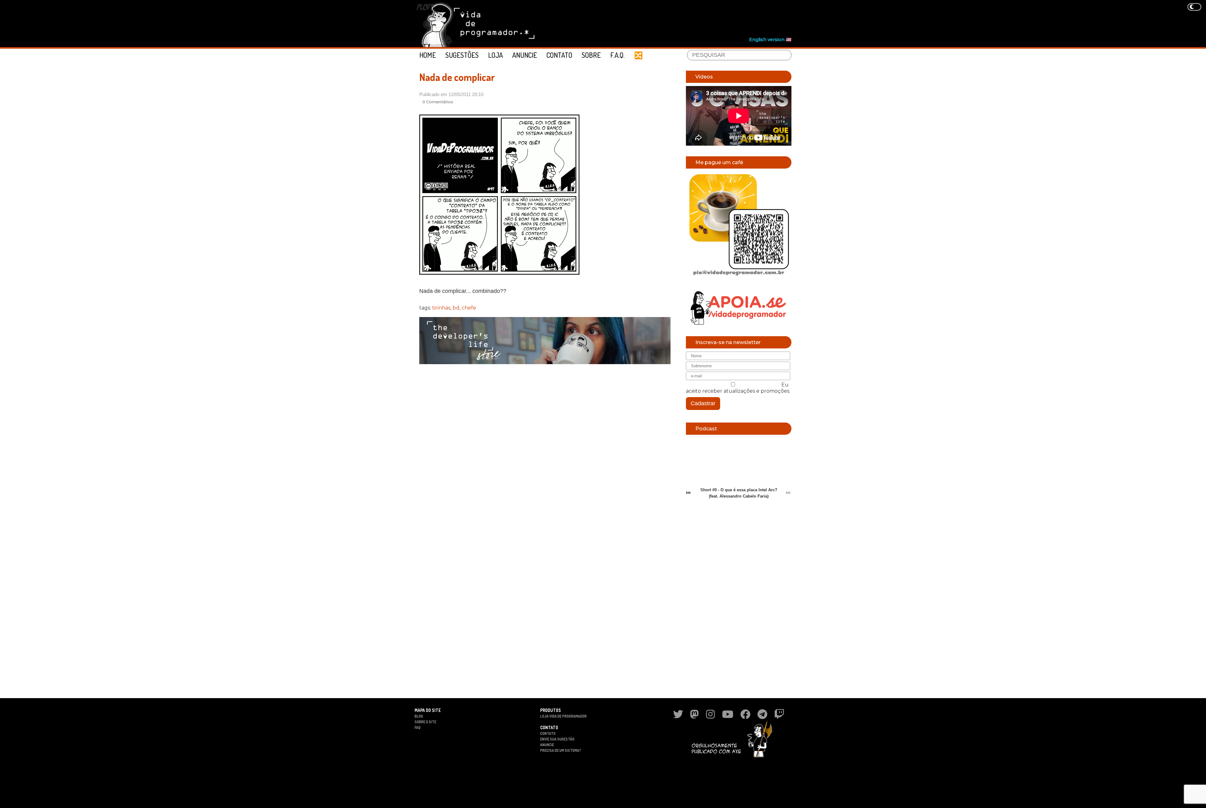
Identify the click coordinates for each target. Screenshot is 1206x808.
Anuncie (524, 55)
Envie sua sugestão (557, 739)
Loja (495, 55)
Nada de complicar (457, 77)
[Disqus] (545, 450)
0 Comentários (437, 102)
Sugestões (462, 55)
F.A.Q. (617, 55)
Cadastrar (703, 403)
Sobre (591, 55)
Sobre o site (425, 721)
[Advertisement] (677, 19)
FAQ (418, 727)
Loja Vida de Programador (563, 716)
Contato (559, 55)
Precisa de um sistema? (560, 750)
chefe (469, 308)
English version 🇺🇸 (770, 39)
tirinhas (441, 308)
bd (456, 308)
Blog (419, 716)
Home (427, 55)
